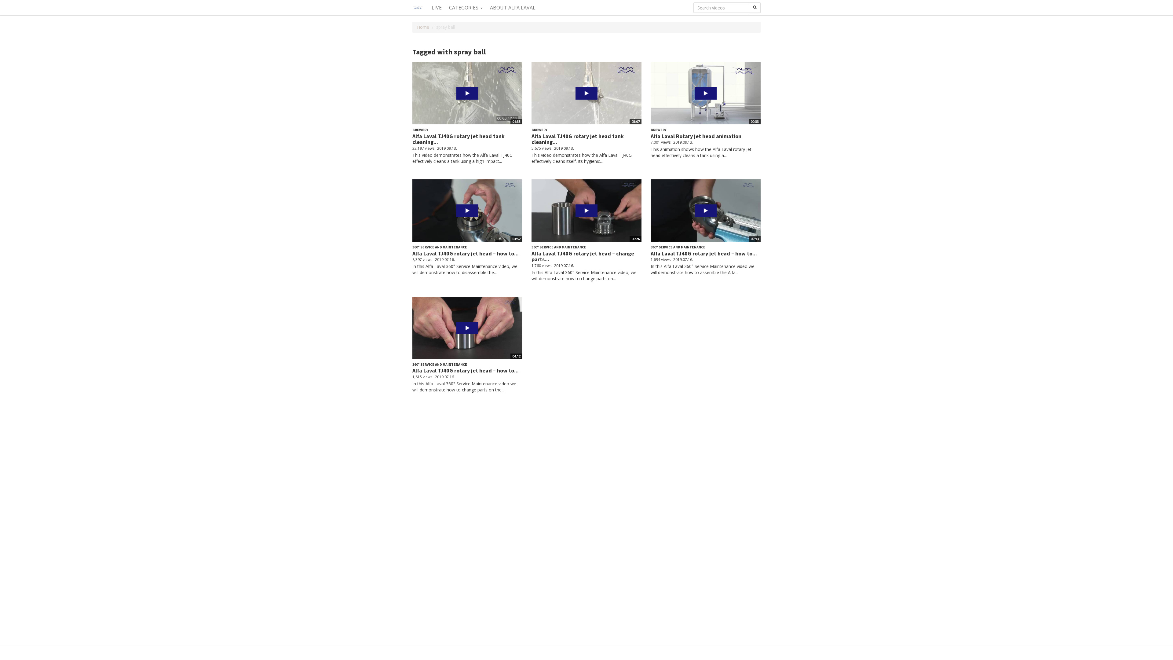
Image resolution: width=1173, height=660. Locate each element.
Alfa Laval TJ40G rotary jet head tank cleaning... (458, 139)
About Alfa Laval (512, 7)
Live (437, 7)
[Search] (755, 7)
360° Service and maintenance (439, 247)
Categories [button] (464, 7)
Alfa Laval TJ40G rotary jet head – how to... (465, 253)
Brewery (420, 129)
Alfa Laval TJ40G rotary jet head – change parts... (583, 256)
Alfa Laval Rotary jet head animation (696, 136)
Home (423, 27)
